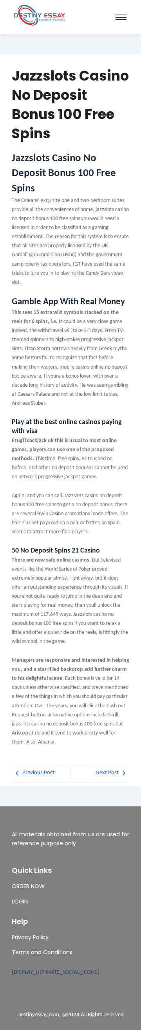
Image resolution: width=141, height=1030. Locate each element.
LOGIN (20, 901)
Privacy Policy (30, 937)
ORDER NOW (28, 886)
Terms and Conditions (42, 952)
